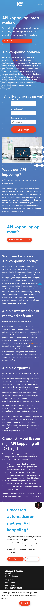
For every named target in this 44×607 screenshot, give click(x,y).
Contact (39, 4)
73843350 (12, 585)
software (16, 60)
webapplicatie (33, 343)
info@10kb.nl (10, 582)
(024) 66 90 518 (10, 579)
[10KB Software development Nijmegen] (22, 4)
